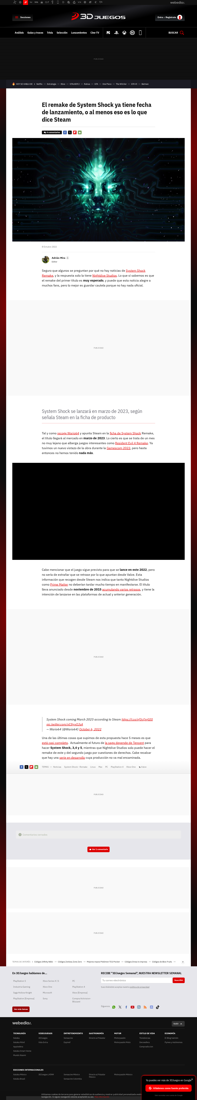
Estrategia (51, 84)
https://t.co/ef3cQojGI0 (137, 719)
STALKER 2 (75, 84)
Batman (145, 84)
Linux (93, 766)
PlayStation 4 (117, 766)
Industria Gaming (21, 986)
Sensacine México (72, 1074)
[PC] (108, 32)
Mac (100, 766)
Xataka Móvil (19, 1042)
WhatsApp (113, 1006)
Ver (100, 849)
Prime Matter (59, 584)
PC (106, 766)
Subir (176, 1023)
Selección (62, 32)
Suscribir (178, 980)
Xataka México (19, 1074)
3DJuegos (98, 16)
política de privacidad (139, 987)
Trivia (50, 32)
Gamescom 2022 (118, 448)
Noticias (57, 766)
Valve (144, 766)
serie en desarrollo (72, 757)
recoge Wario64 (68, 433)
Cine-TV (94, 32)
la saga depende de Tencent (124, 743)
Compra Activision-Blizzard (81, 1000)
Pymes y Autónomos (173, 1042)
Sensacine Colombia (73, 1079)
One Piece (107, 84)
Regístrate (171, 17)
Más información (101, 1097)
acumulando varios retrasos (121, 589)
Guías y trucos (35, 32)
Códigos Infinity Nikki (43, 961)
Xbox (63, 84)
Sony (45, 998)
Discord (151, 1006)
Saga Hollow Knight (22, 992)
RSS (145, 1006)
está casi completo (55, 743)
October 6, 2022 (90, 729)
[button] (60, 258)
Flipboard (75, 132)
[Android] (140, 32)
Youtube (132, 1006)
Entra (160, 17)
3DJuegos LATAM (46, 1074)
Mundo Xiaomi (19, 1055)
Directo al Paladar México (97, 1075)
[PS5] (116, 32)
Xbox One (131, 766)
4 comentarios (53, 132)
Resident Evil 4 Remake (131, 443)
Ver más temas (21, 1009)
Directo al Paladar (97, 1038)
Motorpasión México (123, 1074)
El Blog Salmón (171, 1038)
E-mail (80, 132)
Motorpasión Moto (122, 1042)
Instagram (138, 1006)
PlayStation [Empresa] (23, 998)
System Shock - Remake (75, 766)
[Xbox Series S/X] (124, 32)
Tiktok (157, 1006)
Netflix (39, 84)
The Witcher (121, 84)
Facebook (65, 132)
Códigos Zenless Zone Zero (70, 961)
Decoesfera (144, 1042)
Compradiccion (146, 1046)
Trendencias (144, 1038)
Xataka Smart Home (22, 1051)
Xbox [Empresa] (79, 992)
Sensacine (68, 1038)
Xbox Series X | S (51, 981)
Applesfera (18, 1046)
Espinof (67, 1042)
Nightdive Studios (104, 275)
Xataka (16, 1038)
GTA (96, 84)
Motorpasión (119, 1038)
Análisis (19, 32)
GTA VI (134, 84)
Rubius (87, 84)
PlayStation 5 (19, 981)
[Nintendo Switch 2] (132, 32)
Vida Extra (43, 1042)
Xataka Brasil (19, 1079)
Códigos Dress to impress (136, 961)
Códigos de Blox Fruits (162, 961)
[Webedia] (21, 1023)
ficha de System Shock (125, 433)
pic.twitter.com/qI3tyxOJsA (64, 724)
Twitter (70, 132)
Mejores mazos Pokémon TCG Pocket (103, 961)
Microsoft (47, 992)
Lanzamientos (79, 32)
